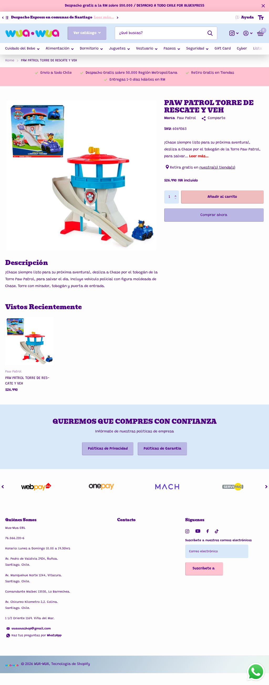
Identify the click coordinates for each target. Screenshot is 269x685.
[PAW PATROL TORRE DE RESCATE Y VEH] (29, 341)
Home (9, 60)
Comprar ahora (213, 215)
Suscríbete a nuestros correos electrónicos (218, 540)
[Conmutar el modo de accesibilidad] (261, 17)
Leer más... (111, 17)
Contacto (126, 520)
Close (263, 6)
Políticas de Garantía (162, 449)
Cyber (242, 49)
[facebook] (207, 531)
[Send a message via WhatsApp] (255, 671)
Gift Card (223, 49)
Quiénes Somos (21, 520)
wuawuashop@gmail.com (31, 628)
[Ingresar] (248, 33)
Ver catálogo (85, 33)
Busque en (210, 33)
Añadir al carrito (222, 197)
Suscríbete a (204, 568)
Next (124, 17)
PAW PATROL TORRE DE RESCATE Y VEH (27, 381)
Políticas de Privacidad (108, 449)
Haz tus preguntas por (36, 635)
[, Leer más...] (234, 33)
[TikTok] (217, 531)
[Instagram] (187, 531)
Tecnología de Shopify (70, 664)
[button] (2, 17)
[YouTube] (197, 531)
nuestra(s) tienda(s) (217, 168)
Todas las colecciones (22, 49)
